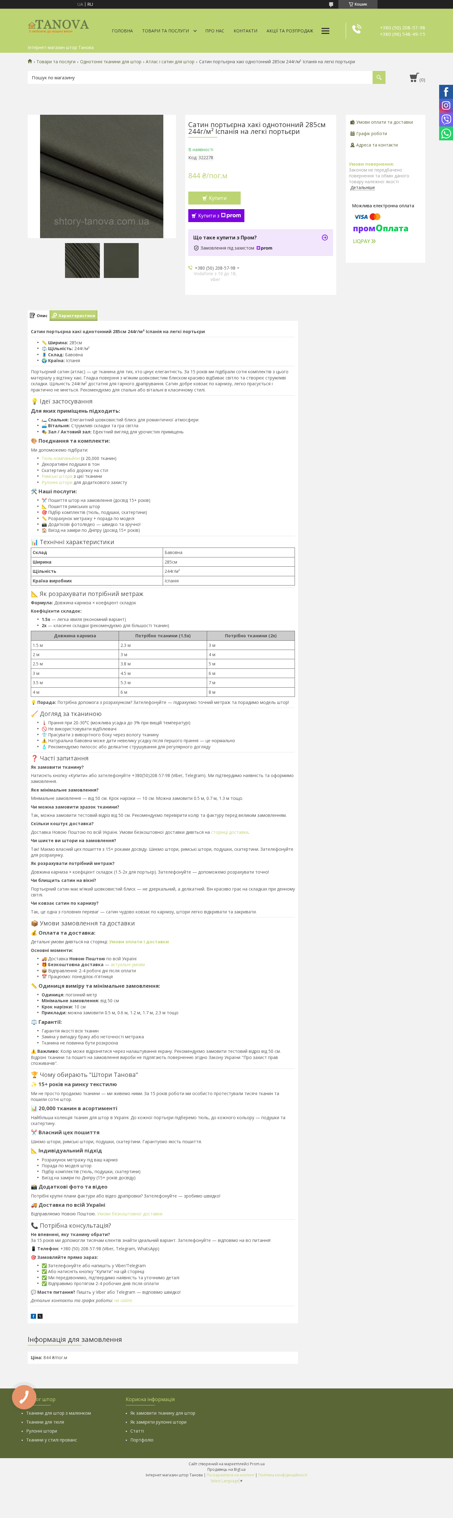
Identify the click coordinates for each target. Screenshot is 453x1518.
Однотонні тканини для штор (110, 61)
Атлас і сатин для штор (170, 61)
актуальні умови (128, 964)
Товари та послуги (165, 31)
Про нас (214, 31)
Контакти (245, 31)
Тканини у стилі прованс (51, 1440)
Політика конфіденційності (282, 1475)
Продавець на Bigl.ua (226, 1469)
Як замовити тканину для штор (162, 1413)
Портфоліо (141, 1440)
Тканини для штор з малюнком (58, 1413)
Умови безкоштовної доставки (129, 1214)
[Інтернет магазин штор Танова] (58, 25)
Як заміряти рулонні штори (158, 1422)
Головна (122, 31)
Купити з (208, 215)
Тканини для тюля (45, 1422)
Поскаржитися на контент (230, 1475)
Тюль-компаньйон (61, 458)
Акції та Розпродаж (290, 31)
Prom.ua (257, 1463)
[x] (40, 1317)
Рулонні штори (57, 482)
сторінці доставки (229, 832)
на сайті (123, 1300)
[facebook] (33, 1317)
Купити (217, 198)
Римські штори (57, 476)
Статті (137, 1431)
